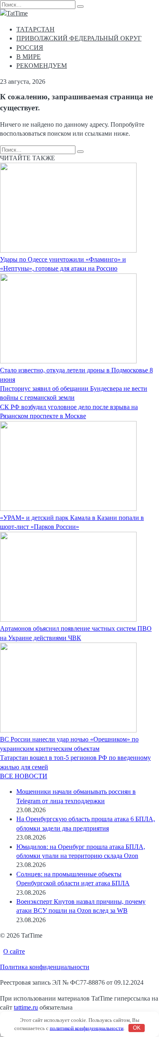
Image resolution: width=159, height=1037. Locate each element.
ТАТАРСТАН (35, 29)
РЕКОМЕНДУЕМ (41, 65)
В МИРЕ (28, 56)
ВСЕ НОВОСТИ (23, 776)
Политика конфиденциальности (44, 966)
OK (137, 1028)
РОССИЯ (29, 47)
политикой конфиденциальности (87, 1028)
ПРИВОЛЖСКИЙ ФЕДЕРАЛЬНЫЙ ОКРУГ (78, 38)
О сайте (14, 951)
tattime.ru (26, 1007)
